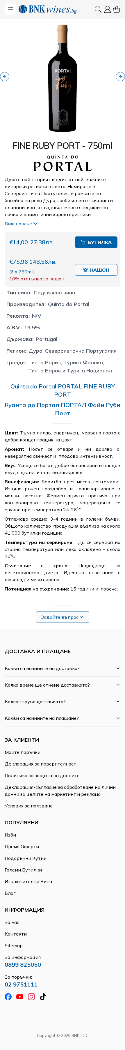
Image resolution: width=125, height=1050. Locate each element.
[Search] (98, 9)
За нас (12, 922)
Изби (10, 835)
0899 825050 (23, 964)
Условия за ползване (29, 806)
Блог (10, 893)
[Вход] (107, 9)
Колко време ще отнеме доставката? (47, 685)
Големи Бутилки (23, 870)
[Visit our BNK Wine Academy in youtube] (19, 996)
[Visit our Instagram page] (31, 996)
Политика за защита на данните (42, 775)
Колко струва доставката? (35, 701)
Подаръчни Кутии (26, 858)
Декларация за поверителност (40, 764)
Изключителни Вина (28, 881)
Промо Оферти (22, 846)
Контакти (16, 934)
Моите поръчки (22, 752)
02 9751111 (21, 984)
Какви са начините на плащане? (42, 718)
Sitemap (14, 945)
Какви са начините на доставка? (42, 668)
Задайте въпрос (59, 617)
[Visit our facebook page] (8, 996)
